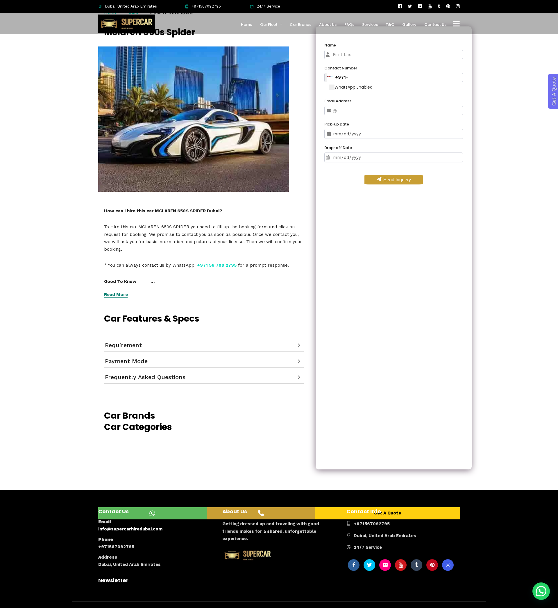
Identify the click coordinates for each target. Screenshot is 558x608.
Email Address (337, 101)
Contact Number (340, 68)
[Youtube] (430, 6)
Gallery (409, 24)
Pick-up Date (336, 124)
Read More (116, 294)
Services (370, 24)
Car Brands (300, 24)
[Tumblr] (439, 6)
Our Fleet (269, 24)
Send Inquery (396, 179)
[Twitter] (369, 565)
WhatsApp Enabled (354, 87)
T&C (390, 24)
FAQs (349, 24)
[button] (541, 591)
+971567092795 (206, 6)
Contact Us (435, 24)
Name (330, 45)
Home (246, 24)
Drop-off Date (338, 147)
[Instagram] (458, 6)
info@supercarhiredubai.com (130, 529)
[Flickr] (420, 6)
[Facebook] (354, 565)
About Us (328, 24)
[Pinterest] (448, 6)
